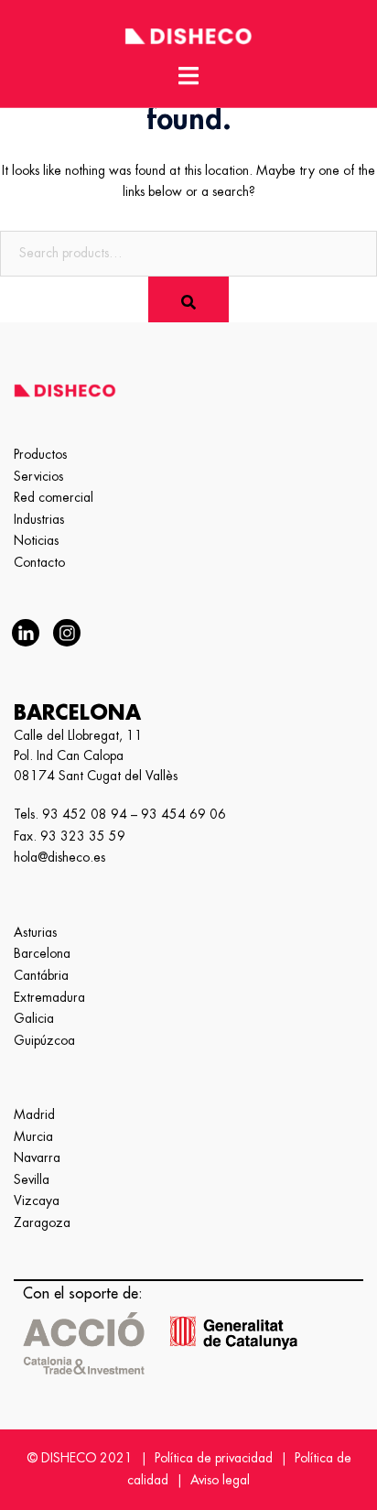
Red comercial (53, 497)
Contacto (39, 562)
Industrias (39, 519)
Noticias (36, 540)
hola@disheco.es (59, 857)
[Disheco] (188, 33)
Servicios (38, 476)
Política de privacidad (214, 1457)
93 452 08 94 (84, 814)
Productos (40, 454)
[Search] (188, 299)
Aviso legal (220, 1479)
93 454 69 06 (183, 814)
